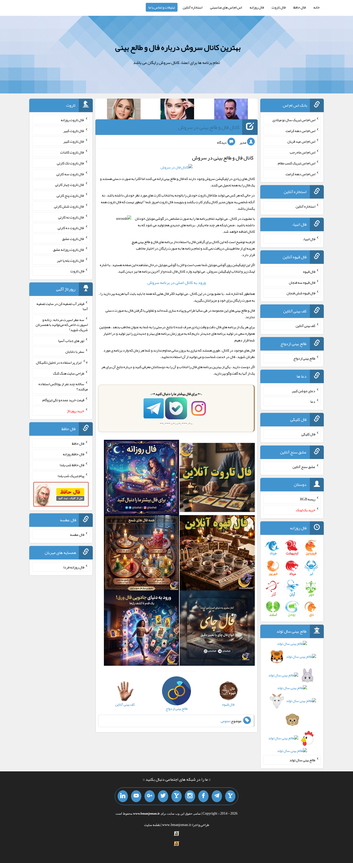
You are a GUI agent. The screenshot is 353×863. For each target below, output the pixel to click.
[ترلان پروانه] (177, 110)
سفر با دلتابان (74, 351)
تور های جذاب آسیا (71, 340)
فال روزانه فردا (73, 567)
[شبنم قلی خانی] (124, 110)
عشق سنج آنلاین (304, 466)
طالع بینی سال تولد (302, 760)
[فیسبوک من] (203, 796)
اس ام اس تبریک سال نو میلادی (293, 119)
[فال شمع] (141, 554)
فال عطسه (77, 534)
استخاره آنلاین (192, 7)
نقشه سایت (152, 824)
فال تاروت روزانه (72, 119)
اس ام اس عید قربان (301, 141)
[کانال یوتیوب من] (136, 796)
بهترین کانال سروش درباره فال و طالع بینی (178, 47)
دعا (312, 401)
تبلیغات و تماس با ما (161, 7)
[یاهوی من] (230, 796)
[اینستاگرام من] (190, 796)
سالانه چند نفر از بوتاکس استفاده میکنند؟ (63, 386)
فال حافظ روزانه (73, 454)
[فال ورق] (141, 629)
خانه (316, 7)
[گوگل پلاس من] (149, 796)
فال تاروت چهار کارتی (69, 184)
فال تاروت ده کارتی (71, 227)
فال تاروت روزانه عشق (68, 249)
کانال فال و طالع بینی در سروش (209, 127)
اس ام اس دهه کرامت (300, 130)
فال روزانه (257, 7)
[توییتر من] (163, 796)
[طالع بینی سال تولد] (292, 699)
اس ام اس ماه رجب (302, 152)
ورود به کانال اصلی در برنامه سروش (176, 282)
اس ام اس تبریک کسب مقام (296, 163)
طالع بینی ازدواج (304, 358)
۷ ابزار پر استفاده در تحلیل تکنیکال (62, 362)
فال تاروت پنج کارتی (70, 195)
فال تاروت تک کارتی (70, 163)
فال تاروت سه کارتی (70, 173)
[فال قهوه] (217, 554)
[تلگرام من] (217, 796)
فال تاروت (279, 7)
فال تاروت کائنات (72, 152)
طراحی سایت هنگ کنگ (68, 373)
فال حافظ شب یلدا (72, 465)
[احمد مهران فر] (231, 110)
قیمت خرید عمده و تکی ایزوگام (63, 400)
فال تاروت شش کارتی (69, 206)
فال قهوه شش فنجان (301, 293)
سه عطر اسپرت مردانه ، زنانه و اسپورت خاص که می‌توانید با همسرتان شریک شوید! (62, 324)
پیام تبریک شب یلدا (71, 475)
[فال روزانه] (141, 478)
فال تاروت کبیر (73, 130)
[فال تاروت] (217, 478)
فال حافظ (299, 7)
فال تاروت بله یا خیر (70, 260)
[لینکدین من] (123, 796)
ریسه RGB (307, 499)
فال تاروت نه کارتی (71, 217)
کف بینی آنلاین (305, 325)
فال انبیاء (309, 239)
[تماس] (176, 796)
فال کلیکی (308, 434)
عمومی (225, 721)
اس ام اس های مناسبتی (226, 7)
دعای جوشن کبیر (303, 390)
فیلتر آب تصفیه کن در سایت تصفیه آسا (62, 306)
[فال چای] (217, 629)
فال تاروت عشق (73, 238)
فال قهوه (309, 271)
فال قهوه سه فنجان (302, 282)
